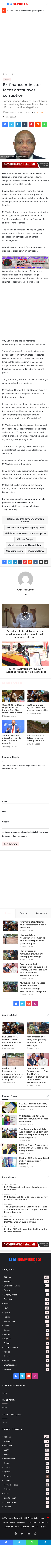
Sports (6, 1356)
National (15, 74)
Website (5, 822)
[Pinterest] (31, 124)
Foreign (7, 1290)
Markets (7, 1369)
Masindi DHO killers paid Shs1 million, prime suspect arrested (34, 1161)
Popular (23, 913)
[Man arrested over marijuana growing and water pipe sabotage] (10, 955)
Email (5, 811)
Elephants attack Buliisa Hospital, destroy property (35, 738)
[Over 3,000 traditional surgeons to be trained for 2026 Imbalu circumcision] (13, 696)
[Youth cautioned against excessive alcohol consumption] (38, 696)
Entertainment (10, 1360)
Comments (41, 913)
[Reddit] (38, 124)
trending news (15, 551)
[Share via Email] (41, 562)
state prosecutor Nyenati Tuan (26, 545)
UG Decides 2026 (12, 1286)
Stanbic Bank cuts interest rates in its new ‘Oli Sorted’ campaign (11, 739)
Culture (7, 1343)
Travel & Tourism (11, 1347)
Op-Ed (7, 1312)
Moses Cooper (26, 539)
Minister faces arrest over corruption (26, 533)
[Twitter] (11, 124)
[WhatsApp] (44, 124)
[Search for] (47, 5)
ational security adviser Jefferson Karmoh (26, 520)
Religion (7, 1334)
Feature (7, 1317)
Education (8, 1299)
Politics (7, 1352)
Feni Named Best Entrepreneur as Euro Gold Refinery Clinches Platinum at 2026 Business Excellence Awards (33, 970)
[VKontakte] (35, 562)
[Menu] (3, 5)
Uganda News (37, 551)
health (6, 1303)
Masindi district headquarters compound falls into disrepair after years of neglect (12, 1074)
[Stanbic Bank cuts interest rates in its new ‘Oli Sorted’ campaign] (13, 726)
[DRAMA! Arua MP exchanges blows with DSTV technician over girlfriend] (9, 1149)
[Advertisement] (25, 41)
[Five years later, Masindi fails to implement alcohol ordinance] (10, 926)
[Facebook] (5, 124)
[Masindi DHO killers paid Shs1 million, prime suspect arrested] (9, 1162)
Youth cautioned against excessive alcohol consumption (37, 707)
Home (7, 74)
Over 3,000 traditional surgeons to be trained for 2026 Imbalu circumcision (13, 709)
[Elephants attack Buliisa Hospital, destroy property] (38, 726)
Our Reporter (11, 112)
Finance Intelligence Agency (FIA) (26, 527)
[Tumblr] (24, 124)
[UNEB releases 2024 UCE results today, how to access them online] (9, 1120)
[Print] (46, 562)
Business (7, 1339)
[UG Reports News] (18, 4)
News (6, 1308)
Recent (7, 913)
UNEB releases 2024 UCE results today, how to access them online (33, 1119)
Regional (7, 1277)
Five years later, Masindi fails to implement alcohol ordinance (33, 925)
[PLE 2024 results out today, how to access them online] (9, 1107)
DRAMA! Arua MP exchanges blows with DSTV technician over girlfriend (33, 1148)
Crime (6, 1326)
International (9, 1321)
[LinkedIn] (18, 124)
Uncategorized (10, 1365)
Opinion (7, 1330)
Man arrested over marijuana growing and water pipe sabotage (32, 954)
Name (5, 801)
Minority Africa (10, 1295)
